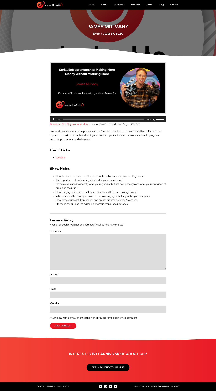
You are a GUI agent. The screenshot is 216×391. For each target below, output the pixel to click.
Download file (57, 124)
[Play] (53, 119)
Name (54, 274)
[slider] (160, 119)
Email (53, 289)
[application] (108, 119)
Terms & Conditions (46, 387)
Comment (56, 231)
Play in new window (77, 124)
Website (60, 157)
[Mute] (154, 119)
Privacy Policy (64, 387)
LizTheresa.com (171, 387)
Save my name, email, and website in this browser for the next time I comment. (95, 317)
